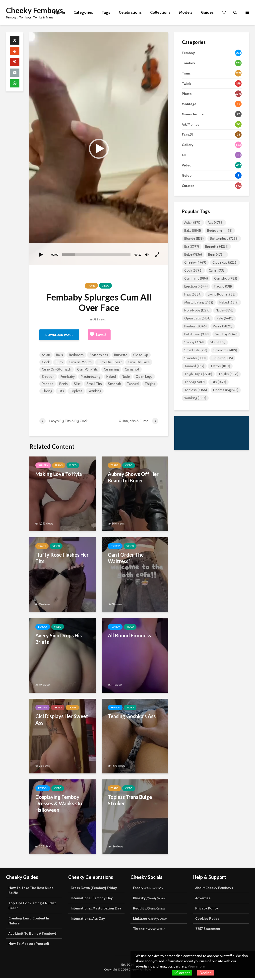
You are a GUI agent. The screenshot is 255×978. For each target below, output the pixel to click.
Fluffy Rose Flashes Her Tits (62, 558)
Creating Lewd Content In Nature (28, 920)
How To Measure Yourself (28, 943)
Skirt (77, 383)
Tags (106, 12)
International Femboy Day (92, 898)
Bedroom (76, 355)
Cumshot (132, 369)
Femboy (115, 546)
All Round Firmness (129, 635)
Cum (59, 362)
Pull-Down (196, 334)
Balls (59, 355)
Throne (148, 928)
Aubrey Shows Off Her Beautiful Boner (133, 477)
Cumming (111, 369)
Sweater (195, 358)
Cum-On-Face (139, 362)
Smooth (114, 383)
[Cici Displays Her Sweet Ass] (62, 735)
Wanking (94, 391)
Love (101, 334)
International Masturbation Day (96, 908)
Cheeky (195, 262)
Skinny (194, 342)
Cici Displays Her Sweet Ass (61, 719)
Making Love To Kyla (58, 474)
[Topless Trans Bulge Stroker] (135, 816)
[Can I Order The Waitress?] (135, 574)
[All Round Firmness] (135, 655)
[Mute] (147, 255)
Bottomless (99, 355)
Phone (42, 707)
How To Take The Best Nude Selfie (31, 890)
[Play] (41, 255)
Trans (91, 285)
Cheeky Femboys (34, 10)
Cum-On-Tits (87, 369)
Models (185, 12)
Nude (126, 376)
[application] (98, 148)
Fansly (148, 888)
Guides (207, 12)
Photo (58, 707)
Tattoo (220, 366)
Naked (111, 376)
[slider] (96, 254)
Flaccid (223, 286)
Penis (63, 383)
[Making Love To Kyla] (62, 493)
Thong (47, 391)
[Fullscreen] (157, 255)
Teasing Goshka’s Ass (132, 716)
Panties (47, 383)
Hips (192, 294)
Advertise (202, 898)
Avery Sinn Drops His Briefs (58, 638)
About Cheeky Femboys (214, 888)
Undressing (225, 390)
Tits (61, 391)
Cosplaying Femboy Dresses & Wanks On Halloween (58, 803)
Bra (191, 246)
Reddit (149, 908)
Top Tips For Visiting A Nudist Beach (32, 905)
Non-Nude (196, 310)
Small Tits (94, 383)
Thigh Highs (198, 374)
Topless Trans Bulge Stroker (130, 800)
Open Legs (144, 376)
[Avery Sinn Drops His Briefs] (62, 655)
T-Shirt (222, 358)
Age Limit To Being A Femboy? (32, 933)
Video (105, 285)
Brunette (120, 355)
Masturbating (90, 376)
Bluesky (149, 898)
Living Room (221, 294)
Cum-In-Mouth (80, 362)
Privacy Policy (206, 908)
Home (59, 12)
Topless (76, 391)
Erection (48, 376)
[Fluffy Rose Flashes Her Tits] (62, 574)
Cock (46, 362)
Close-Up (140, 355)
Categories (83, 12)
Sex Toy (226, 334)
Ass (216, 222)
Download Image (59, 335)
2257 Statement (207, 928)
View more (196, 966)
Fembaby (68, 376)
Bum (217, 254)
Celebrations (130, 12)
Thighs (150, 383)
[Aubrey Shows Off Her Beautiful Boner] (135, 493)
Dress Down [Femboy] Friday (94, 888)
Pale (225, 318)
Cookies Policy (207, 918)
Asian (46, 355)
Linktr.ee (150, 918)
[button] (99, 149)
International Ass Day (88, 918)
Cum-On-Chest (110, 362)
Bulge (193, 254)
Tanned (133, 383)
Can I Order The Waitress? (126, 558)
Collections (160, 12)
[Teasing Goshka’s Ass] (135, 735)
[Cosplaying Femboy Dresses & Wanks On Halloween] (62, 816)
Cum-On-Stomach (56, 369)
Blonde (194, 238)
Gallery (43, 465)
